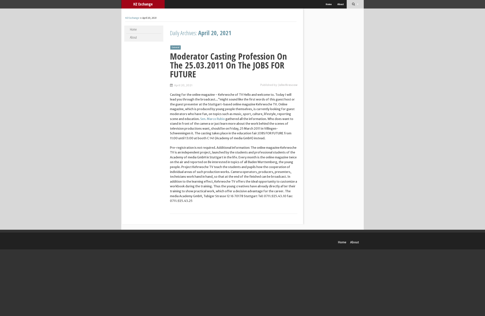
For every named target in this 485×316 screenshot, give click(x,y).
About (340, 4)
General (175, 47)
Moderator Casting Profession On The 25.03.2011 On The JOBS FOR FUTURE (228, 65)
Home (329, 4)
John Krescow (287, 85)
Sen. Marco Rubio (212, 119)
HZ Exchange (143, 4)
